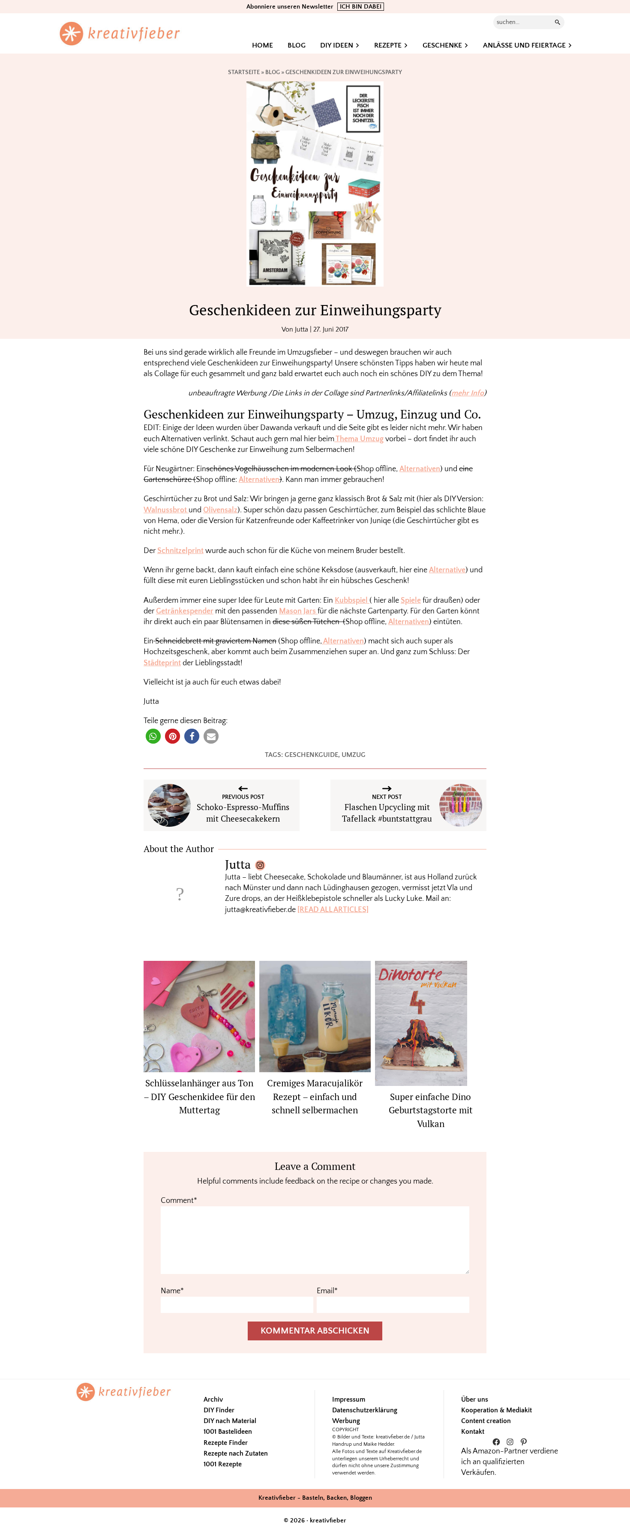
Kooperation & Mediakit (496, 1410)
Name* (172, 1291)
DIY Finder (219, 1410)
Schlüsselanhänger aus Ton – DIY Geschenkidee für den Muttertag (199, 1096)
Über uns (474, 1399)
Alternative (447, 570)
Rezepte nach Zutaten (236, 1453)
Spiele (411, 600)
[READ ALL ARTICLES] (333, 910)
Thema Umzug (359, 439)
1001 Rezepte (223, 1464)
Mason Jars (298, 611)
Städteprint (162, 663)
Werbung (346, 1421)
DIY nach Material (230, 1421)
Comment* (179, 1200)
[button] (153, 736)
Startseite (244, 72)
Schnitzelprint (180, 551)
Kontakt (472, 1431)
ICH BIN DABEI (360, 6)
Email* (327, 1291)
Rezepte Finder (226, 1443)
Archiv (213, 1399)
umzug (354, 755)
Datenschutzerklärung (364, 1410)
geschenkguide (311, 755)
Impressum (348, 1399)
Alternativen (419, 469)
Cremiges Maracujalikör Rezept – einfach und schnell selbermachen (315, 1096)
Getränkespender (184, 611)
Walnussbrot (166, 510)
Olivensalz (220, 510)
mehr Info (467, 393)
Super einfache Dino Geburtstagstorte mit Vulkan (431, 1110)
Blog (272, 72)
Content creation (486, 1421)
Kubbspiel (352, 600)
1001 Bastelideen (228, 1431)
